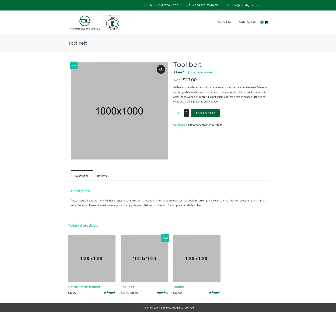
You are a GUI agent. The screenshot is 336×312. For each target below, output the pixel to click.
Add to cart (205, 113)
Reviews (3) (103, 176)
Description (82, 176)
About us (225, 21)
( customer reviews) (201, 72)
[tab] (82, 176)
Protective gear (198, 124)
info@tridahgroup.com (247, 5)
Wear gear (215, 124)
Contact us (247, 21)
